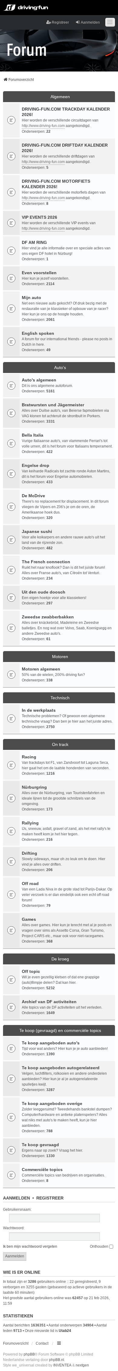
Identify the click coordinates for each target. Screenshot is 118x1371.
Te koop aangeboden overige (52, 1103)
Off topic (31, 971)
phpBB (29, 1354)
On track (60, 744)
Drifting (29, 853)
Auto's (60, 367)
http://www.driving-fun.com (43, 126)
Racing (29, 756)
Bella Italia (32, 435)
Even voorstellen (39, 272)
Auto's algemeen (39, 380)
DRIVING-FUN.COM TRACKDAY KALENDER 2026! (66, 112)
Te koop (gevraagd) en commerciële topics (60, 1030)
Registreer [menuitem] (60, 22)
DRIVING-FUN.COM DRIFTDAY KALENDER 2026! (65, 148)
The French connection (46, 561)
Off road (30, 883)
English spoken (38, 333)
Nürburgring (34, 787)
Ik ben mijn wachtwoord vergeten (30, 1246)
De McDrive (33, 495)
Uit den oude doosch (43, 592)
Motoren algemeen (41, 669)
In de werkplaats (39, 710)
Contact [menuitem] (42, 1343)
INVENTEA (62, 1365)
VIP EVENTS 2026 (39, 217)
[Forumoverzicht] (27, 49)
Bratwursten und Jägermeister (53, 404)
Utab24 (65, 1331)
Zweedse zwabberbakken (48, 616)
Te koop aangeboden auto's (51, 1042)
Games (29, 919)
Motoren (60, 656)
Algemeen (60, 96)
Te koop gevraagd (40, 1144)
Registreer (50, 1198)
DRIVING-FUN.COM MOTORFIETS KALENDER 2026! (56, 184)
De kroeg (60, 959)
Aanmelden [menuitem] (90, 22)
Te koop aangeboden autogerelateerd (61, 1067)
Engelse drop (35, 465)
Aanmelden (16, 1198)
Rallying (30, 822)
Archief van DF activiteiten (49, 1001)
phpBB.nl (56, 1360)
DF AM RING (34, 242)
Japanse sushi (37, 531)
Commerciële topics (42, 1169)
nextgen (82, 1365)
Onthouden (99, 1246)
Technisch (60, 697)
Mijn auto (31, 297)
